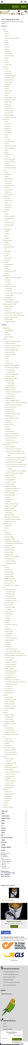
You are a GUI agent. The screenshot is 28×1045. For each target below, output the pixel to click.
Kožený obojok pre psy (11, 638)
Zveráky (6, 42)
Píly (5, 227)
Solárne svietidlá (9, 108)
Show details (4, 1038)
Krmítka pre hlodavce (10, 703)
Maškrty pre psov (9, 613)
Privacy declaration (18, 1035)
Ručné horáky (8, 308)
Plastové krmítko (10, 380)
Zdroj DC (8, 282)
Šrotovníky (8, 422)
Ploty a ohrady (8, 91)
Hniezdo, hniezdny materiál (11, 506)
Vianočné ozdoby (9, 765)
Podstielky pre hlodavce (10, 699)
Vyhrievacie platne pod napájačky (14, 405)
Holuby (5, 565)
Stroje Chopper (9, 295)
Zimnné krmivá (8, 525)
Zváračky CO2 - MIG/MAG (10, 286)
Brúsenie (7, 33)
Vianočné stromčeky (9, 758)
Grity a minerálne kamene (12, 503)
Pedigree (8, 618)
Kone (7, 358)
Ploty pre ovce (8, 745)
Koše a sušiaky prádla (10, 159)
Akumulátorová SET (9, 247)
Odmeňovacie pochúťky (11, 624)
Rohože (6, 152)
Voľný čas (5, 262)
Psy (4, 587)
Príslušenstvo (8, 310)
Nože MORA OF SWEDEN (10, 167)
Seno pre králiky (8, 545)
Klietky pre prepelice (9, 714)
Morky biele (7, 334)
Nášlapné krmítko (10, 376)
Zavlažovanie (8, 71)
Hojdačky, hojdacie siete (10, 271)
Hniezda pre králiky (9, 552)
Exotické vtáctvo (7, 444)
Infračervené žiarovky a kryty (11, 734)
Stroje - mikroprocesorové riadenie (14, 293)
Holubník (7, 567)
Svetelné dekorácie (10, 774)
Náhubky (8, 644)
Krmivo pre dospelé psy (10, 589)
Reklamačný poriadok (8, 979)
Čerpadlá (7, 253)
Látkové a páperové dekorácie (13, 772)
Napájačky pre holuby (10, 578)
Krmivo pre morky (10, 352)
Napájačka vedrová (10, 398)
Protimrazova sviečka (14, 921)
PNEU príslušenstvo (9, 55)
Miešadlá (7, 187)
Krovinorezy (7, 244)
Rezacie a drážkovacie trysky (11, 317)
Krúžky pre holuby (9, 572)
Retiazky (8, 642)
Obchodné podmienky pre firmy (10, 974)
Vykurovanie (6, 196)
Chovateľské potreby (9, 77)
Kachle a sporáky (9, 200)
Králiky (5, 530)
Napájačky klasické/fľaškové (12, 488)
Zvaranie (7, 36)
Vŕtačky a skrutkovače (10, 216)
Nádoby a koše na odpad (10, 145)
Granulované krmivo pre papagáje (14, 462)
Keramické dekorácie (11, 780)
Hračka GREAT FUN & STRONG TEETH (15, 653)
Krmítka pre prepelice (10, 721)
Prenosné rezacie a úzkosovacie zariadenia (14, 315)
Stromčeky (8, 761)
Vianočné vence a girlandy (11, 767)
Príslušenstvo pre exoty (10, 521)
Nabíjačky (7, 238)
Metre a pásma (8, 181)
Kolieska (7, 62)
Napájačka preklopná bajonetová (14, 391)
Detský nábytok (8, 796)
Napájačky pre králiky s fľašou (13, 541)
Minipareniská (8, 106)
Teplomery (7, 139)
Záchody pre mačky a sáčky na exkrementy (16, 681)
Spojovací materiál (9, 185)
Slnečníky (7, 273)
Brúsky (6, 220)
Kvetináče (7, 86)
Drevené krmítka (10, 576)
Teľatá (7, 361)
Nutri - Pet (8, 616)
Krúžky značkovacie (10, 479)
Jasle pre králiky (8, 534)
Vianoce (6, 150)
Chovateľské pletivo (9, 558)
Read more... (14, 926)
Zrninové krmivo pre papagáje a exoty (15, 451)
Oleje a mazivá (8, 258)
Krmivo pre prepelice (11, 354)
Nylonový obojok (10, 640)
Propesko (8, 620)
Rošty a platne (8, 207)
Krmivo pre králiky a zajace (12, 350)
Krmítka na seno (8, 739)
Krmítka (6, 528)
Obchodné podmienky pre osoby (10, 971)
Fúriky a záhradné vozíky (10, 97)
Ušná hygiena (9, 659)
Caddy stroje (9, 288)
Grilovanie (7, 93)
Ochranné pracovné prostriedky (12, 38)
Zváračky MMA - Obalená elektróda (13, 277)
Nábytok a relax (8, 102)
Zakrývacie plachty (9, 80)
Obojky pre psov (8, 635)
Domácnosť (6, 119)
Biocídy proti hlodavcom (10, 750)
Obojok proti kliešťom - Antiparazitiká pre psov (15, 655)
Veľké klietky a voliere (11, 510)
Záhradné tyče (8, 73)
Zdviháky (7, 47)
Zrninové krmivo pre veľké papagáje (16, 460)
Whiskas (9, 609)
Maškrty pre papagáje (10, 492)
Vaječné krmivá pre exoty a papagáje (14, 473)
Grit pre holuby (8, 569)
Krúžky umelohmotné (11, 481)
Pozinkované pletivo (11, 561)
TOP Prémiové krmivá (11, 598)
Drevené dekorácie (10, 776)
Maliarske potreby (9, 178)
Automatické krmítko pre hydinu (12, 365)
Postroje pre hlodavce (10, 708)
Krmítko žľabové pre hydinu (11, 378)
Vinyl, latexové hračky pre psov (13, 651)
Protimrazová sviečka (8, 900)
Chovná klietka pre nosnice (12, 418)
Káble (6, 236)
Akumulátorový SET (9, 218)
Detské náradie (8, 791)
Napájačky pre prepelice (10, 723)
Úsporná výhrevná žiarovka (12, 442)
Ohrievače (7, 209)
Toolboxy (7, 49)
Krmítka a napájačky (9, 668)
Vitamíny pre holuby (9, 583)
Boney (7, 622)
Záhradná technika (7, 240)
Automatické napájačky (11, 670)
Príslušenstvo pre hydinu (10, 407)
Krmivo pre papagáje (9, 446)
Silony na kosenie (9, 113)
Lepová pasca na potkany (11, 754)
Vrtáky (6, 40)
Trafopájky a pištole (9, 225)
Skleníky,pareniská (9, 110)
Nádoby (6, 134)
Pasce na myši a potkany (9, 747)
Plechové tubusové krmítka (12, 374)
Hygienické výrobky (10, 666)
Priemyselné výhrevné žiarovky (12, 435)
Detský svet (6, 789)
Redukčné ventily (9, 306)
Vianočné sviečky (9, 787)
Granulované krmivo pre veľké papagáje (17, 471)
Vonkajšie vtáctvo (7, 523)
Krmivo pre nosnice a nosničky (13, 345)
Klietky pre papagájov (10, 508)
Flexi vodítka (9, 633)
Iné (7, 627)
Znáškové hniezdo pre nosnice (13, 413)
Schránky (7, 143)
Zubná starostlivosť (10, 664)
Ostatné (6, 44)
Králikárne (7, 532)
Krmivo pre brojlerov (11, 343)
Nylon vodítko (9, 631)
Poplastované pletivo (11, 563)
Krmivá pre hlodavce (9, 701)
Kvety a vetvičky (9, 783)
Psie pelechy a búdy (9, 690)
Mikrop (7, 427)
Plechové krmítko (10, 387)
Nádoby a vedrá (8, 189)
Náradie (6, 31)
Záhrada (5, 66)
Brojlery (6, 332)
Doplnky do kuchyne (9, 165)
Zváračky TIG (8, 280)
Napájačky (7, 743)
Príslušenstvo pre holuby (10, 580)
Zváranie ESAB (6, 275)
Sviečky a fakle (8, 154)
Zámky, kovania (8, 183)
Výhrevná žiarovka (10, 440)
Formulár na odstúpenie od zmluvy (11, 982)
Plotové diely (9, 686)
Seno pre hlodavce (9, 697)
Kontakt (5, 1026)
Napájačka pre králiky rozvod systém (14, 543)
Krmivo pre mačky (9, 605)
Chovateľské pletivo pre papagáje (12, 519)
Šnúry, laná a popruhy (10, 141)
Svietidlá (7, 233)
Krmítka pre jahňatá (9, 741)
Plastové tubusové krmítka (12, 367)
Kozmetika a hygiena (9, 657)
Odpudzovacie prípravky (11, 684)
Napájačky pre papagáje (10, 486)
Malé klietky (9, 512)
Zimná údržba (8, 130)
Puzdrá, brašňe (8, 64)
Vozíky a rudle (8, 124)
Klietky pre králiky (9, 554)
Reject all (17, 1042)
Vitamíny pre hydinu (9, 424)
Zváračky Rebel (8, 297)
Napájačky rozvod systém (12, 490)
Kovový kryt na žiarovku (11, 438)
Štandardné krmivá (10, 594)
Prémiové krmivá (10, 596)
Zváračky (7, 231)
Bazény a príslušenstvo (10, 794)
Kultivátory (7, 251)
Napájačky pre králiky (10, 539)
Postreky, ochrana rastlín (10, 117)
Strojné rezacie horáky (10, 321)
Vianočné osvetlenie (9, 785)
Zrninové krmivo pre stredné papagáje (16, 457)
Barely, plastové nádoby (10, 75)
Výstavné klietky (10, 717)
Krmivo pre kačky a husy (11, 347)
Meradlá (7, 58)
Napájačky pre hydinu (10, 389)
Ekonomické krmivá (10, 591)
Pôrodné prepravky (9, 728)
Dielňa (4, 29)
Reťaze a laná (8, 192)
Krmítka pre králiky (9, 536)
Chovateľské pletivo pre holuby (12, 585)
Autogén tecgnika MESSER (9, 304)
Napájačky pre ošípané (10, 732)
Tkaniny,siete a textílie (10, 99)
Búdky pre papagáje (9, 514)
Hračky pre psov (8, 646)
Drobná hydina (11, 369)
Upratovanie (7, 128)
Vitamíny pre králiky (9, 550)
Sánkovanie (7, 800)
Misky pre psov (9, 675)
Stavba (5, 170)
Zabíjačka (7, 163)
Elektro (5, 211)
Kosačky (7, 255)
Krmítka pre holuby (9, 574)
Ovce (4, 736)
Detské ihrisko (8, 798)
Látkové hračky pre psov (11, 649)
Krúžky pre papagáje (9, 475)
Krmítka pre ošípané (9, 730)
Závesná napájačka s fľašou (12, 400)
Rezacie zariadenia (9, 299)
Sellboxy (5, 805)
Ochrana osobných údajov (9, 977)
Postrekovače (8, 84)
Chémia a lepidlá (9, 53)
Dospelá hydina (11, 372)
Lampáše (7, 156)
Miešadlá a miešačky (9, 222)
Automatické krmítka (11, 673)
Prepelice (5, 712)
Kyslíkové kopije (8, 319)
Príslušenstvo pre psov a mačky (12, 679)
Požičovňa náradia (7, 1029)
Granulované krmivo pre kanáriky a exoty (17, 464)
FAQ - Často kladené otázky (9, 985)
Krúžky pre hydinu (10, 409)
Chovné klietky (9, 719)
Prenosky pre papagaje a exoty (12, 517)
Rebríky (6, 121)
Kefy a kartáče (8, 51)
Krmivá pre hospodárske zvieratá (12, 341)
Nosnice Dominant (9, 330)
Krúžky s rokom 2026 (11, 477)
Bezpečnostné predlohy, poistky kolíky (13, 312)
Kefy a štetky (8, 198)
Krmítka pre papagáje (10, 484)
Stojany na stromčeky (11, 763)
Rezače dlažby (8, 174)
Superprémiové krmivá (11, 600)
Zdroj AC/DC (9, 284)
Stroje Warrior (9, 291)
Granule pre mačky (10, 607)
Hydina (5, 339)
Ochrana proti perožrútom (12, 433)
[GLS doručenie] (14, 954)
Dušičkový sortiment (9, 161)
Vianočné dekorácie (9, 769)
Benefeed (8, 429)
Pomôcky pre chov (10, 416)
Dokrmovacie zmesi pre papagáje (13, 449)
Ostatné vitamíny (10, 431)
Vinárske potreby (9, 82)
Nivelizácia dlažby (9, 194)
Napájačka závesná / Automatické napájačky (16, 402)
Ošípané (8, 356)
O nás (4, 1023)
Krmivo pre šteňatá (9, 602)
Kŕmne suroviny (9, 363)
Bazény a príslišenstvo (10, 148)
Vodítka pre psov (9, 629)
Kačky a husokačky (9, 336)
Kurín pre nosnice (10, 411)
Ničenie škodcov (8, 132)
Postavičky (8, 778)
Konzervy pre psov (9, 611)
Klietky (6, 710)
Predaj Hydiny (6, 328)
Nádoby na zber (8, 104)
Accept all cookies (17, 1039)
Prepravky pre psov (9, 692)
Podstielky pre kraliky (10, 547)
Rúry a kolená (8, 205)
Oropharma (8, 501)
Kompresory (7, 229)
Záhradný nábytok (9, 264)
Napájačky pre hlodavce (10, 706)
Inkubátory (8, 420)
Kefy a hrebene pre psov (10, 677)
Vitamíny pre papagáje (10, 495)
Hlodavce (5, 695)
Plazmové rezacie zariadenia (12, 302)
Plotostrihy (7, 260)
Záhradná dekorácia (9, 115)
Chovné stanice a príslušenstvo (12, 556)
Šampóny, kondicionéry (11, 662)
